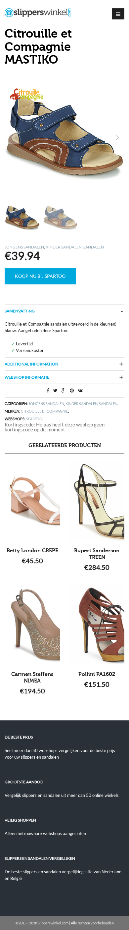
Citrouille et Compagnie (44, 411)
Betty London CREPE (32, 551)
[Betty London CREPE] (32, 501)
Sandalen (93, 247)
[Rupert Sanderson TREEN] (96, 501)
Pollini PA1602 (96, 674)
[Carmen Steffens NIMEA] (32, 624)
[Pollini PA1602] (96, 624)
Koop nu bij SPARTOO (40, 276)
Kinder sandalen (64, 247)
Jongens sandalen (24, 247)
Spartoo (34, 419)
